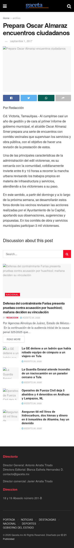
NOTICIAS (27, 519)
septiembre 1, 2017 (21, 41)
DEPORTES (29, 523)
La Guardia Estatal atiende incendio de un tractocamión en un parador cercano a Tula (46, 373)
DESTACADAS (47, 519)
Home (6, 18)
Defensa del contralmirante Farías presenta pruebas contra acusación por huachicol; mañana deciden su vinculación (34, 307)
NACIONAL (12, 294)
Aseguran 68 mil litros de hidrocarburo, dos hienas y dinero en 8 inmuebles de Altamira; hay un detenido (45, 417)
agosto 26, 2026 (31, 317)
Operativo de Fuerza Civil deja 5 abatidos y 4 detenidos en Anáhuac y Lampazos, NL (46, 394)
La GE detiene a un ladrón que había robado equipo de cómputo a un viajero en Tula (46, 352)
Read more (14, 339)
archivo (17, 18)
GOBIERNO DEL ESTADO (18, 527)
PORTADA (9, 519)
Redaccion (12, 317)
